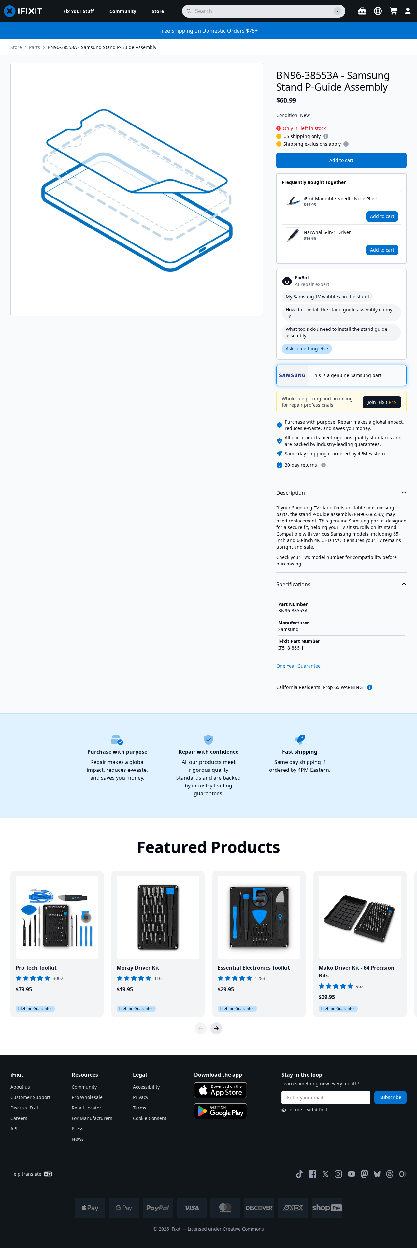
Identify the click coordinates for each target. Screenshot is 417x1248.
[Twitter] (325, 1174)
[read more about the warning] (370, 687)
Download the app (218, 1074)
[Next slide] (216, 1028)
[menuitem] (78, 11)
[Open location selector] (377, 11)
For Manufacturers (92, 1118)
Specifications (293, 584)
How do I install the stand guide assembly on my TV (339, 312)
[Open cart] (393, 11)
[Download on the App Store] (220, 1090)
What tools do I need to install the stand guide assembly (336, 332)
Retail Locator (86, 1108)
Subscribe (390, 1097)
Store (16, 47)
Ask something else (307, 348)
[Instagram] (338, 1174)
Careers (18, 1118)
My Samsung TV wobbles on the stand (327, 296)
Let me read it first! (308, 1110)
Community (84, 1087)
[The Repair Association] (403, 1174)
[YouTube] (351, 1174)
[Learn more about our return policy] (323, 465)
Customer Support (30, 1097)
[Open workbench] (362, 11)
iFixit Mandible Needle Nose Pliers (341, 199)
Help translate (25, 1174)
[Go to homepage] (26, 11)
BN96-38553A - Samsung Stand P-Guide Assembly (102, 47)
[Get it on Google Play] (220, 1111)
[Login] (408, 11)
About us (20, 1087)
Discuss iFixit (24, 1108)
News (78, 1139)
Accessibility (146, 1087)
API (14, 1128)
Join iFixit (382, 402)
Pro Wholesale (87, 1097)
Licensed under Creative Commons (226, 1229)
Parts (34, 47)
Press (77, 1128)
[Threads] (390, 1174)
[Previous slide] (201, 1028)
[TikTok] (299, 1174)
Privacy (140, 1097)
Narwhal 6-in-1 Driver (327, 232)
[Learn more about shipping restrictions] (325, 136)
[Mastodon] (364, 1174)
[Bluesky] (377, 1174)
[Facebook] (312, 1174)
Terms (139, 1108)
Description (290, 492)
